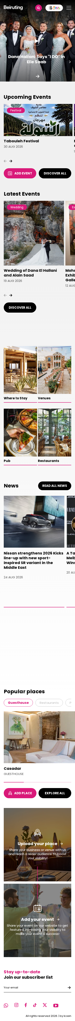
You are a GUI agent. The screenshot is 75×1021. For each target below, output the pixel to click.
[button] (5, 62)
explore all (55, 793)
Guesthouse (18, 703)
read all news (54, 486)
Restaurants (49, 703)
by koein (65, 1016)
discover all (55, 173)
